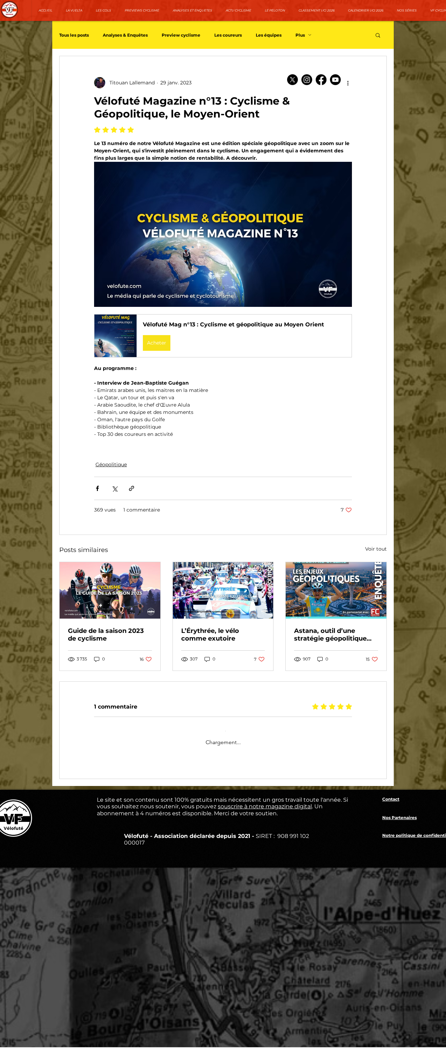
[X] (292, 79)
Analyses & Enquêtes (125, 35)
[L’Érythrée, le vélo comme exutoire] (223, 590)
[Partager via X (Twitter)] (114, 488)
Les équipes (269, 35)
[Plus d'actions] (348, 82)
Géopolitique (111, 464)
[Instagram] (306, 79)
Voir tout (376, 549)
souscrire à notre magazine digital (265, 948)
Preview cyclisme (181, 35)
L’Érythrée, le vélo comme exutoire (210, 634)
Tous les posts (74, 35)
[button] (378, 35)
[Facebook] (321, 79)
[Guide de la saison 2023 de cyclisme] (110, 590)
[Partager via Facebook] (97, 488)
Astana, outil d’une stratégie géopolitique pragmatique (330, 634)
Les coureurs (228, 35)
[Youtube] (335, 79)
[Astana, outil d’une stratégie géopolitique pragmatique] (336, 590)
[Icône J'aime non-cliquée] (115, 895)
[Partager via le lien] (131, 488)
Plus (300, 35)
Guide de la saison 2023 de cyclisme (106, 634)
